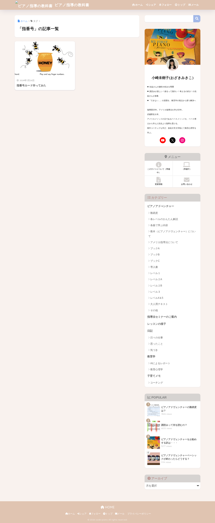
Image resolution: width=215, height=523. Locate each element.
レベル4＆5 (156, 298)
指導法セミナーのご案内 (162, 316)
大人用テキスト (159, 304)
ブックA (155, 248)
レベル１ (155, 273)
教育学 (151, 356)
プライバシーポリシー (139, 513)
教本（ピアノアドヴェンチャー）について (172, 233)
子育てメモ (154, 375)
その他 (154, 310)
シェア (152, 4)
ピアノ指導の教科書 (71, 5)
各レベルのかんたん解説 (164, 219)
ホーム (139, 4)
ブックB (155, 254)
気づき (154, 350)
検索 (196, 18)
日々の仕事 (156, 337)
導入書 (154, 267)
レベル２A (156, 279)
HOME (109, 507)
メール (195, 4)
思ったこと (156, 343)
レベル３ (155, 291)
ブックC (155, 261)
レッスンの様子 (156, 323)
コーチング (156, 382)
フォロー (167, 4)
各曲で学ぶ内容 (159, 225)
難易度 (154, 213)
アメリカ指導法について (164, 242)
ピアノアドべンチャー (160, 206)
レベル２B (156, 285)
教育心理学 (156, 369)
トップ (181, 4)
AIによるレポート (160, 363)
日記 (150, 330)
